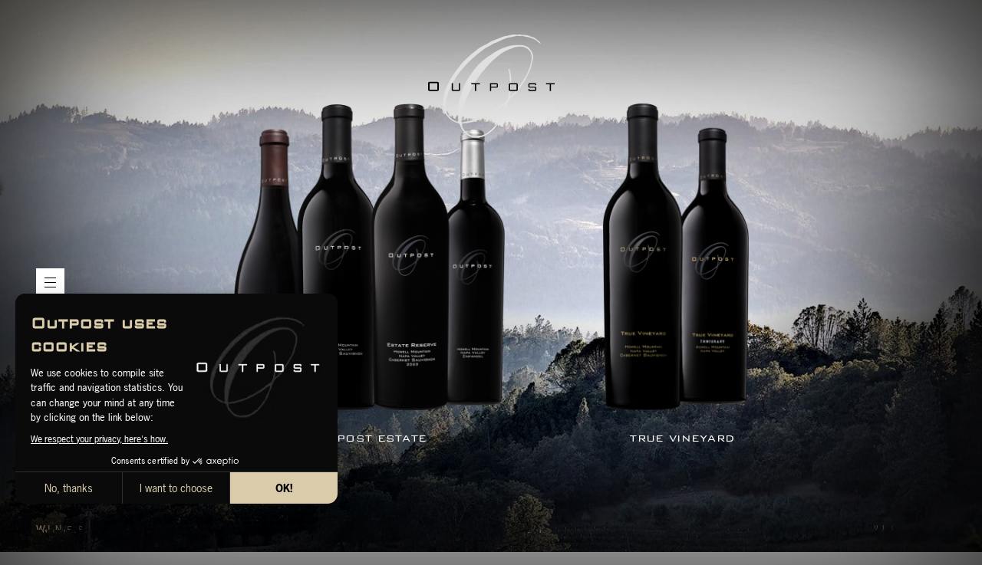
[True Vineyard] (676, 259)
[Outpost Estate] (369, 259)
